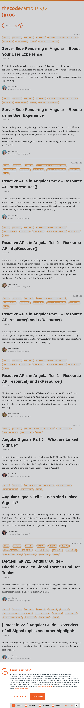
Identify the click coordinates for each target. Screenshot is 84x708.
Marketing (58, 705)
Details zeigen (68, 705)
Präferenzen (32, 705)
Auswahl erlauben (19, 696)
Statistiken (45, 705)
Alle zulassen (37, 696)
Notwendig (18, 705)
